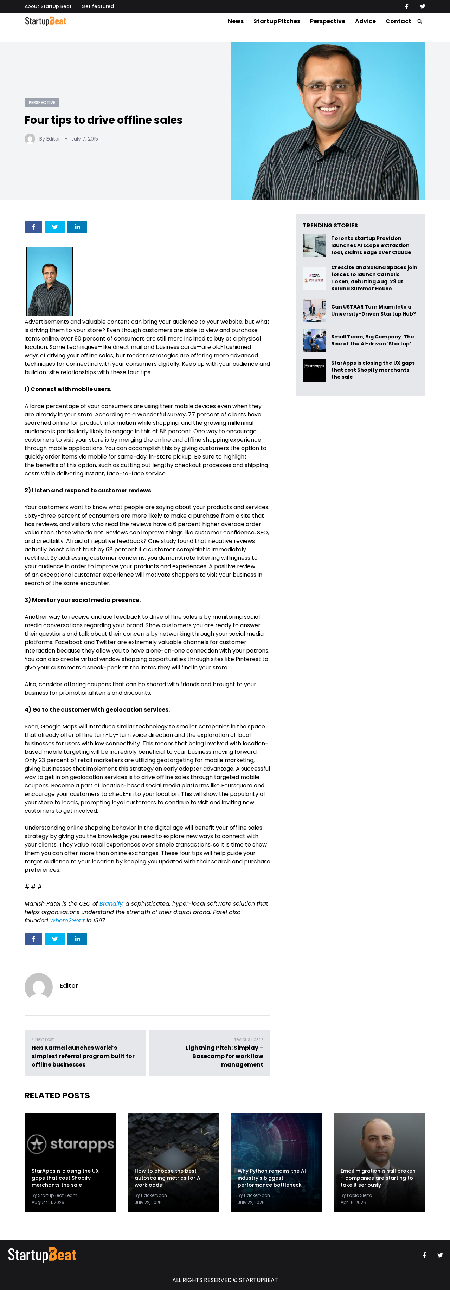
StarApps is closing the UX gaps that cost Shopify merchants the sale (373, 370)
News (236, 21)
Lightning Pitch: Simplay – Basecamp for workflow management (224, 1056)
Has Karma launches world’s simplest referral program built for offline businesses (83, 1056)
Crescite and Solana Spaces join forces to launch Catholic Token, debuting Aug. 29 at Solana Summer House (374, 278)
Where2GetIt (67, 920)
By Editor (49, 138)
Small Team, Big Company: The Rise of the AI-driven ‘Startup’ (372, 340)
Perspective (327, 21)
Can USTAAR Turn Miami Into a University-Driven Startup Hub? (373, 310)
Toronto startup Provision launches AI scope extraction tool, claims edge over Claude (371, 245)
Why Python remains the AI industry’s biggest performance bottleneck (272, 1177)
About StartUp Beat (48, 6)
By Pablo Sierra (356, 1195)
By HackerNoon (151, 1195)
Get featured (98, 6)
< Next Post (43, 1039)
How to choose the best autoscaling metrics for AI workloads (168, 1177)
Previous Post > (248, 1039)
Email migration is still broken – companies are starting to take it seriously (378, 1177)
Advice (365, 21)
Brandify (111, 904)
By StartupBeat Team (54, 1195)
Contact (398, 21)
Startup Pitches (276, 21)
